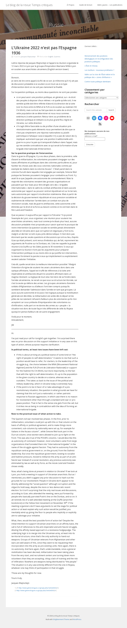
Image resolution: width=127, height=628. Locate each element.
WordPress (77, 619)
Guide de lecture (85, 5)
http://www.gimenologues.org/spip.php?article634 (37, 588)
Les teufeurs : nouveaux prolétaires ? (99, 70)
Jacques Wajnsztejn (28, 56)
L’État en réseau (91, 66)
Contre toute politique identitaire (98, 81)
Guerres (57, 56)
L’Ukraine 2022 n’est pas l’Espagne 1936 (44, 50)
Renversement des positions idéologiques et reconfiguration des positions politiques (99, 59)
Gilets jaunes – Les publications (109, 5)
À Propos (70, 5)
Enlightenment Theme (61, 619)
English (50, 56)
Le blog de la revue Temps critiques (29, 5)
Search (111, 110)
